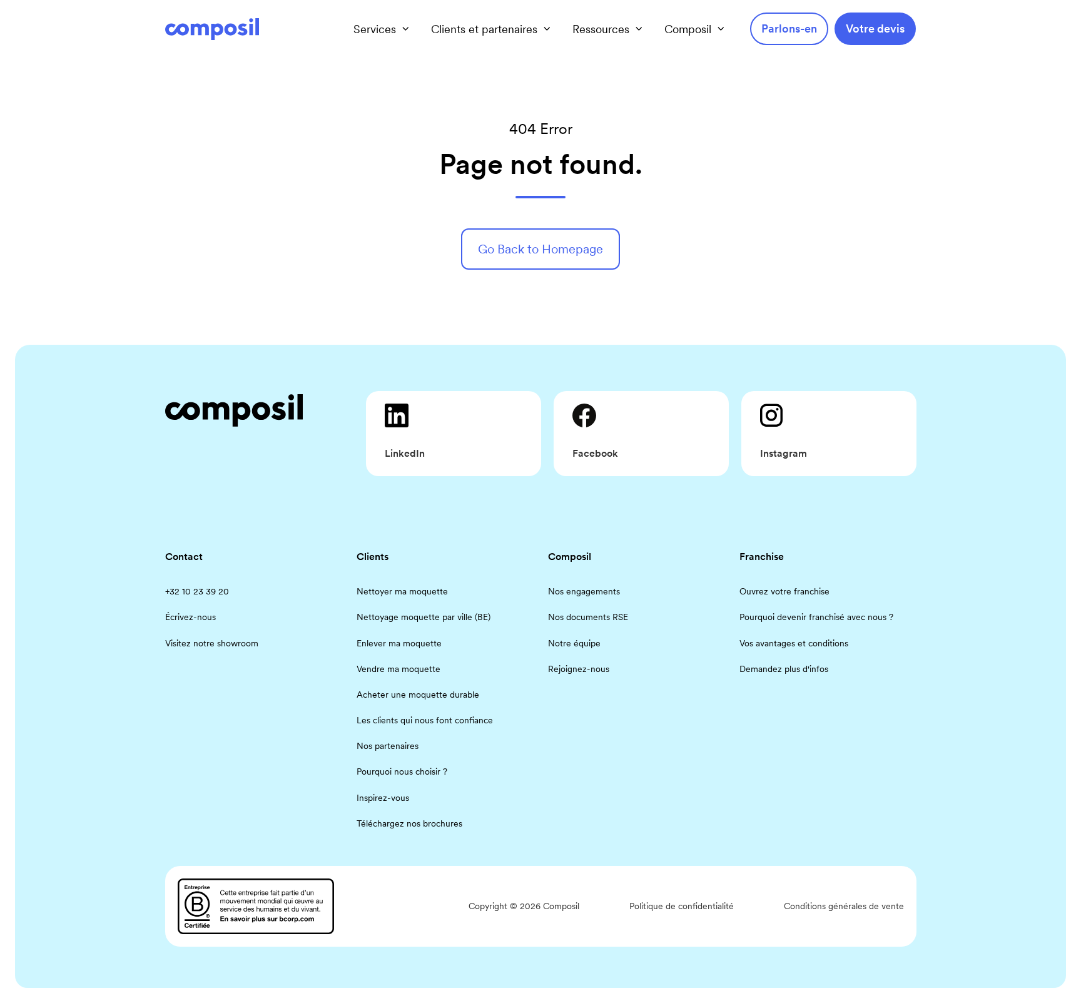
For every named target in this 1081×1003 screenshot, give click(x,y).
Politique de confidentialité (681, 906)
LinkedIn (405, 453)
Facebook (595, 453)
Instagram (783, 453)
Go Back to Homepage (540, 249)
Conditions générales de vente (844, 906)
